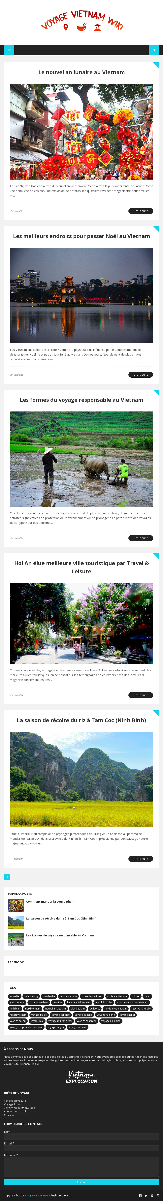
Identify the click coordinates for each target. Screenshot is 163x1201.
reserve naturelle (141, 1008)
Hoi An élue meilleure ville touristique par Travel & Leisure (81, 567)
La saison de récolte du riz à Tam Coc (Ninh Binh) (81, 720)
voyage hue (37, 1021)
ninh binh (15, 1008)
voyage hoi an (18, 1021)
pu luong (95, 1008)
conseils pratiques (92, 996)
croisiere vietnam (117, 996)
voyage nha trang (86, 1021)
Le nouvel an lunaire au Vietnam (81, 72)
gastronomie (17, 1002)
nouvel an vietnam (55, 1008)
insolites (57, 1002)
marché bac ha (103, 1002)
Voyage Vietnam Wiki (36, 1195)
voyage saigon (56, 1027)
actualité (14, 996)
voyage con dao (61, 1014)
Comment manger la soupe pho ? (50, 901)
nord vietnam (32, 1008)
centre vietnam (68, 996)
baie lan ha (49, 996)
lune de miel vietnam (78, 1002)
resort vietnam (18, 1014)
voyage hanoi (127, 1014)
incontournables (38, 1002)
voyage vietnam (77, 1027)
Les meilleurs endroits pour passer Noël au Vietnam (81, 236)
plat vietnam (78, 1008)
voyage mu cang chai (60, 1021)
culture (136, 996)
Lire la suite (140, 211)
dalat (147, 996)
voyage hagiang (106, 1014)
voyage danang (83, 1014)
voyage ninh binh (110, 1021)
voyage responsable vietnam (26, 1027)
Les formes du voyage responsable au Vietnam (81, 399)
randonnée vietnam (116, 1008)
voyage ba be (39, 1014)
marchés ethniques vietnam (132, 1002)
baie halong (31, 996)
